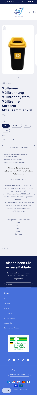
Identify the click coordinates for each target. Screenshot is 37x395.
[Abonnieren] (30, 284)
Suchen (7, 299)
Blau (26, 125)
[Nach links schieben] (14, 77)
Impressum (8, 313)
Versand (4, 118)
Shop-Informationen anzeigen (14, 162)
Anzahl (4, 135)
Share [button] (6, 248)
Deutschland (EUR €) (17, 374)
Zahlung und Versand (12, 328)
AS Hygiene (15, 389)
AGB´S (6, 308)
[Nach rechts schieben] (23, 77)
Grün (6, 130)
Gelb (6, 125)
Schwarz (16, 125)
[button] (2, 12)
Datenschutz (8, 323)
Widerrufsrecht (9, 318)
